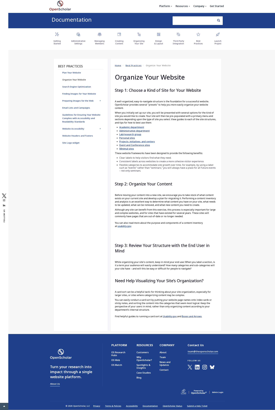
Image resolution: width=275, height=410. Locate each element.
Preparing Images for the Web (78, 100)
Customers (142, 352)
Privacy (96, 406)
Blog (138, 377)
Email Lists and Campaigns (76, 107)
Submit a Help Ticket (197, 406)
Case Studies (143, 372)
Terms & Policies (113, 406)
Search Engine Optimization (76, 86)
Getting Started (57, 42)
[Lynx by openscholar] (186, 392)
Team (163, 357)
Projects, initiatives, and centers (137, 141)
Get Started (217, 6)
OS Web (115, 360)
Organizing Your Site (139, 42)
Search (219, 20)
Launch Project (217, 42)
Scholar (198, 392)
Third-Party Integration (178, 42)
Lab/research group (130, 134)
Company (199, 6)
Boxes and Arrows (192, 316)
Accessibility (132, 406)
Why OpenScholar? (143, 359)
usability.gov (124, 226)
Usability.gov (170, 316)
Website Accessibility (73, 128)
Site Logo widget (70, 142)
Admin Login (217, 392)
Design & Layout (158, 42)
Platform (165, 6)
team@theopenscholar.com (203, 351)
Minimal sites (126, 148)
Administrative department (134, 130)
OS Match (116, 365)
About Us (55, 383)
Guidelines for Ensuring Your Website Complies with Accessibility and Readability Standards (81, 118)
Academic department (131, 127)
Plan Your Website (71, 72)
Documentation (72, 19)
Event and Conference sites (134, 145)
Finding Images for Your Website (79, 93)
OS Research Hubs (118, 354)
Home (118, 65)
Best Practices (198, 42)
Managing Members (100, 42)
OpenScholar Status (172, 406)
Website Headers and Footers (77, 135)
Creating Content (119, 42)
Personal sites (127, 138)
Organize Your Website (74, 79)
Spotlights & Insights (143, 366)
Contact (164, 369)
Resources (181, 6)
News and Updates (165, 364)
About (163, 352)
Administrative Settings (78, 42)
